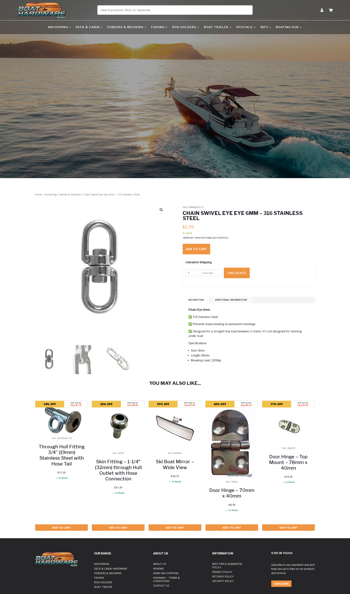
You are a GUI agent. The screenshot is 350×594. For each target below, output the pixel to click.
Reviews (158, 568)
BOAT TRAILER (216, 27)
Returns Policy (223, 576)
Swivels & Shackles (70, 194)
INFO (264, 27)
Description (196, 299)
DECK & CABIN (88, 27)
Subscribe (281, 583)
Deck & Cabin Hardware (110, 568)
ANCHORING (58, 27)
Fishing (99, 577)
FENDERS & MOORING (125, 27)
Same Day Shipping (165, 573)
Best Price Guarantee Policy (227, 565)
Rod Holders (103, 582)
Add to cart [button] (61, 527)
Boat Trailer (103, 587)
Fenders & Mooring (108, 573)
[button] (161, 210)
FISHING (158, 27)
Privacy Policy (222, 572)
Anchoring (51, 194)
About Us (159, 564)
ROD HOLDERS (184, 27)
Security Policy (223, 581)
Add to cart (196, 249)
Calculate (237, 273)
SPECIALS (244, 27)
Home (38, 194)
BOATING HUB (287, 27)
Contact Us (161, 585)
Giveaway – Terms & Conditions (166, 579)
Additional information (231, 299)
